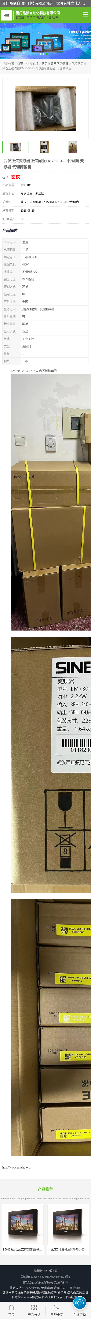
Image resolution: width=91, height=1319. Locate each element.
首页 (20, 63)
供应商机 (32, 63)
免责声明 (47, 1288)
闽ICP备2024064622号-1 (57, 1276)
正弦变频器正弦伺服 (55, 63)
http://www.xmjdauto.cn (16, 1167)
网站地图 (75, 1288)
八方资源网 (32, 1288)
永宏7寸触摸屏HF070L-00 (23, 1249)
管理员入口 (61, 1288)
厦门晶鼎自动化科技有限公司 (38, 1282)
